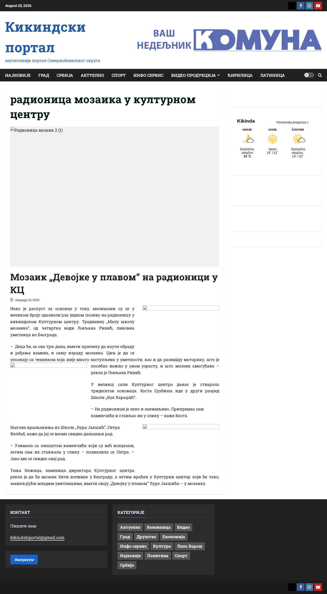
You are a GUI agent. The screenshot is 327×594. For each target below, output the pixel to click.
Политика (157, 555)
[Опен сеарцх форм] (320, 75)
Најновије (18, 75)
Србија (65, 75)
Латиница (272, 75)
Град (43, 75)
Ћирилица (240, 75)
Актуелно (92, 75)
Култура (162, 546)
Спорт (119, 75)
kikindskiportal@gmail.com (37, 537)
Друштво (146, 536)
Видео (183, 527)
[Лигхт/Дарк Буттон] (309, 75)
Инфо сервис (148, 75)
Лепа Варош (189, 546)
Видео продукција (193, 75)
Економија (173, 536)
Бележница (159, 527)
